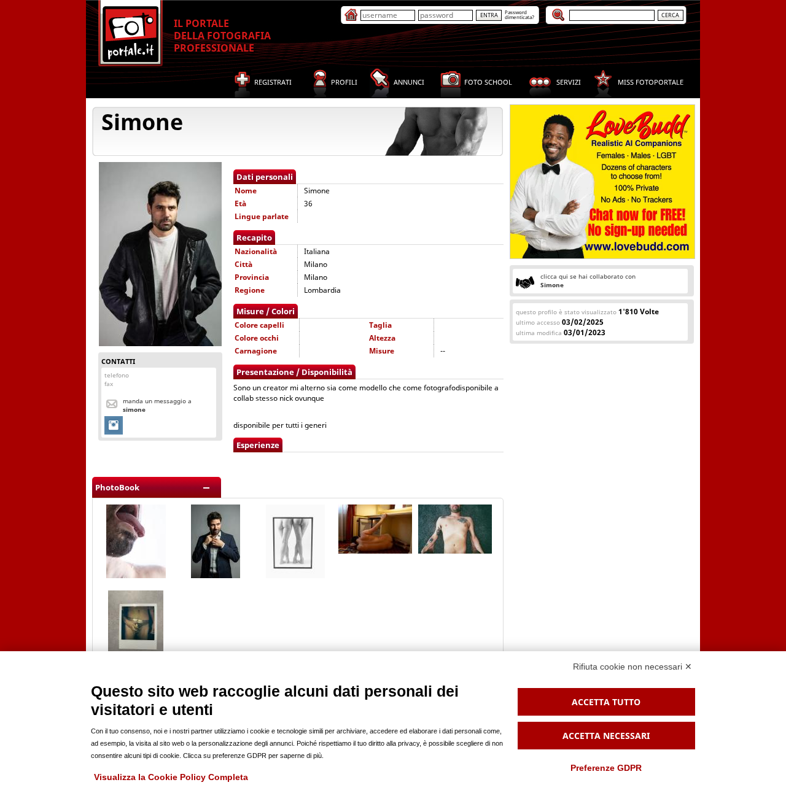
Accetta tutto (606, 702)
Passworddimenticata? (519, 14)
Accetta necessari (606, 735)
